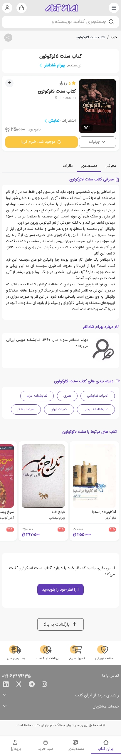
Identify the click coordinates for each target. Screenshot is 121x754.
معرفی (110, 166)
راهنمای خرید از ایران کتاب (97, 696)
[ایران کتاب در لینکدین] (6, 685)
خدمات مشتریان (106, 707)
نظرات (68, 166)
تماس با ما (110, 676)
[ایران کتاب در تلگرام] (32, 685)
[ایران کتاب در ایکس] (19, 685)
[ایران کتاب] (61, 7)
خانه (114, 37)
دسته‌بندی (89, 166)
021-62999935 (16, 676)
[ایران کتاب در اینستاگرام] (44, 685)
